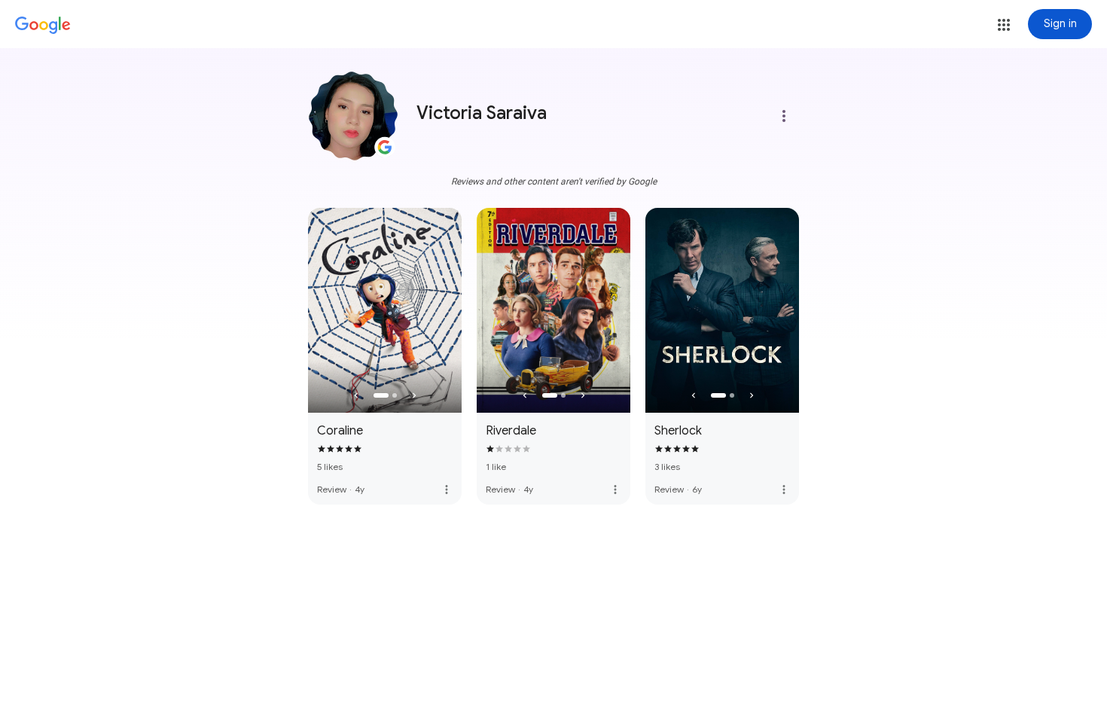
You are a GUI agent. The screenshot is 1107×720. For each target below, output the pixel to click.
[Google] (43, 26)
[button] (1004, 25)
